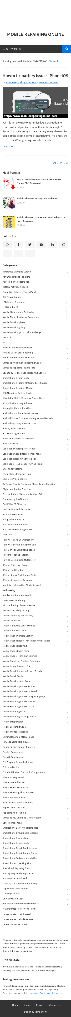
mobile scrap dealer (35, 721)
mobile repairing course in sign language (35, 696)
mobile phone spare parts (35, 651)
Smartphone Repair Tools (35, 378)
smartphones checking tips (35, 863)
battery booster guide (35, 428)
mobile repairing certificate (35, 681)
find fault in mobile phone (35, 509)
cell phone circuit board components (35, 453)
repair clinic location (35, 807)
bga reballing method (35, 433)
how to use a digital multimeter (35, 560)
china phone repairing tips (35, 474)
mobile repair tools (35, 676)
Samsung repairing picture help (35, 367)
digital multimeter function (35, 489)
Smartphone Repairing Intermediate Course (35, 383)
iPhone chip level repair (35, 565)
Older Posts (60, 163)
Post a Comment (48, 82)
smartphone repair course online (35, 853)
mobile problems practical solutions (35, 661)
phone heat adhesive (35, 782)
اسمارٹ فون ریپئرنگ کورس (35, 914)
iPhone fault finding (35, 570)
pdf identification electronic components (35, 772)
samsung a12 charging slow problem (35, 817)
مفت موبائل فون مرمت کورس (35, 918)
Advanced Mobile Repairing (35, 276)
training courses (35, 893)
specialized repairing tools (35, 868)
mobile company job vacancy (35, 615)
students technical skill (35, 878)
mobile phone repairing (35, 645)
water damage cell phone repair (35, 908)
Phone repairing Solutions (21, 82)
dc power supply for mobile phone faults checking (35, 484)
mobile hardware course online (35, 625)
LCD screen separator (35, 302)
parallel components (35, 752)
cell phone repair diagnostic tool (35, 458)
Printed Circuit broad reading (35, 352)
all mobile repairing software (35, 403)
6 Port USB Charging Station (35, 271)
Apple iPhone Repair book (35, 281)
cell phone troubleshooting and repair (35, 464)
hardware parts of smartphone (35, 539)
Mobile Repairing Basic (35, 322)
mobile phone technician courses (35, 656)
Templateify (41, 1011)
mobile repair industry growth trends (35, 671)
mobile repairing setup (35, 711)
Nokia (35, 342)
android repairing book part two (35, 423)
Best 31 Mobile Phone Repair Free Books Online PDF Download (39, 181)
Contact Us (54, 1005)
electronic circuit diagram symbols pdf (35, 494)
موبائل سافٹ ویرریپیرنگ (35, 924)
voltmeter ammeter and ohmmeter (35, 903)
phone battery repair (35, 777)
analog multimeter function (35, 408)
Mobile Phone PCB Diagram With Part (37, 198)
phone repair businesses (35, 787)
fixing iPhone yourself (35, 519)
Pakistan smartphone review (35, 347)
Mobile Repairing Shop (35, 327)
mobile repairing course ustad (35, 706)
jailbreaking (35, 590)
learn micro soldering (35, 600)
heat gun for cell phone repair (35, 549)
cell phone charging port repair (35, 448)
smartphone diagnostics (35, 838)
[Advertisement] (35, 14)
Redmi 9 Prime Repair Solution (35, 357)
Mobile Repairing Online (35, 34)
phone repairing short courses (35, 792)
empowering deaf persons (35, 499)
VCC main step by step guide (35, 393)
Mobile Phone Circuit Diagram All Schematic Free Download (41, 219)
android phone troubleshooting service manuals (35, 418)
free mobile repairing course (35, 529)
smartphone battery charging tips (35, 827)
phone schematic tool (35, 797)
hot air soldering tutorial (35, 554)
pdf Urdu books (35, 767)
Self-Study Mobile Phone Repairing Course (35, 372)
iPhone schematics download (35, 580)
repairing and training (35, 812)
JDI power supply (35, 297)
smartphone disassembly (35, 843)
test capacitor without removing (35, 883)
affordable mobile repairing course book (35, 398)
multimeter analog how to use (35, 737)
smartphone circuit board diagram (35, 833)
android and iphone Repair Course (35, 413)
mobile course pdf (35, 620)
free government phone (35, 524)
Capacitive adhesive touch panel (35, 292)
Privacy (40, 1005)
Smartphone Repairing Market (35, 388)
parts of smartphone (35, 757)
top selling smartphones (35, 888)
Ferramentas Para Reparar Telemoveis (45, 993)
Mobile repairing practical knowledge (35, 332)
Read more (9, 146)
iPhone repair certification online (35, 575)
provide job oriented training (35, 802)
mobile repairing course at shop (35, 686)
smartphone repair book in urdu (35, 848)
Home (15, 1005)
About (27, 1005)
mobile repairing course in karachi (35, 691)
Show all (53, 61)
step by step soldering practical (35, 873)
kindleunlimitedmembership (35, 595)
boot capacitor (35, 443)
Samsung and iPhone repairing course (35, 362)
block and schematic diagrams (35, 438)
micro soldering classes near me (35, 605)
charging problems (35, 468)
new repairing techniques (35, 741)
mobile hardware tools (35, 630)
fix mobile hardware (35, 514)
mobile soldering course (35, 726)
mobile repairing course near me (35, 701)
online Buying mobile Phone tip (35, 747)
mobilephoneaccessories (35, 731)
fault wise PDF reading (35, 504)
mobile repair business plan (35, 666)
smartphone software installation (35, 858)
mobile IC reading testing (35, 610)
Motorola (35, 337)
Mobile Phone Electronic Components (35, 317)
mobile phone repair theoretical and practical (35, 640)
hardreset (35, 534)
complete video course (35, 479)
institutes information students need (35, 585)
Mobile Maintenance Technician (35, 312)
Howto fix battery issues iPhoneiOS (35, 75)
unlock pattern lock (35, 898)
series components (35, 822)
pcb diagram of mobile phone (35, 762)
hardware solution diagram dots (35, 544)
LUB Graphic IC (35, 307)
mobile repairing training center (35, 716)
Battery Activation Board (35, 287)
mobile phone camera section (35, 635)
